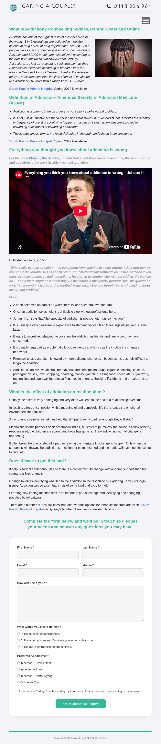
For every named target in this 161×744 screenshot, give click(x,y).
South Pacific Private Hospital (31, 88)
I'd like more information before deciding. (46, 646)
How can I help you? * (32, 583)
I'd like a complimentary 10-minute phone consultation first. (57, 640)
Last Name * (90, 547)
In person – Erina (31, 669)
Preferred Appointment (32, 655)
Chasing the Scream (44, 158)
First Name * (25, 547)
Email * (22, 565)
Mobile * (88, 565)
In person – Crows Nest (35, 663)
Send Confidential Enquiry (81, 703)
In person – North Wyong (36, 676)
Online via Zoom (30, 682)
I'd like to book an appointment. (40, 633)
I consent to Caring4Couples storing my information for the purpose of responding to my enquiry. (80, 691)
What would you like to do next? (39, 626)
